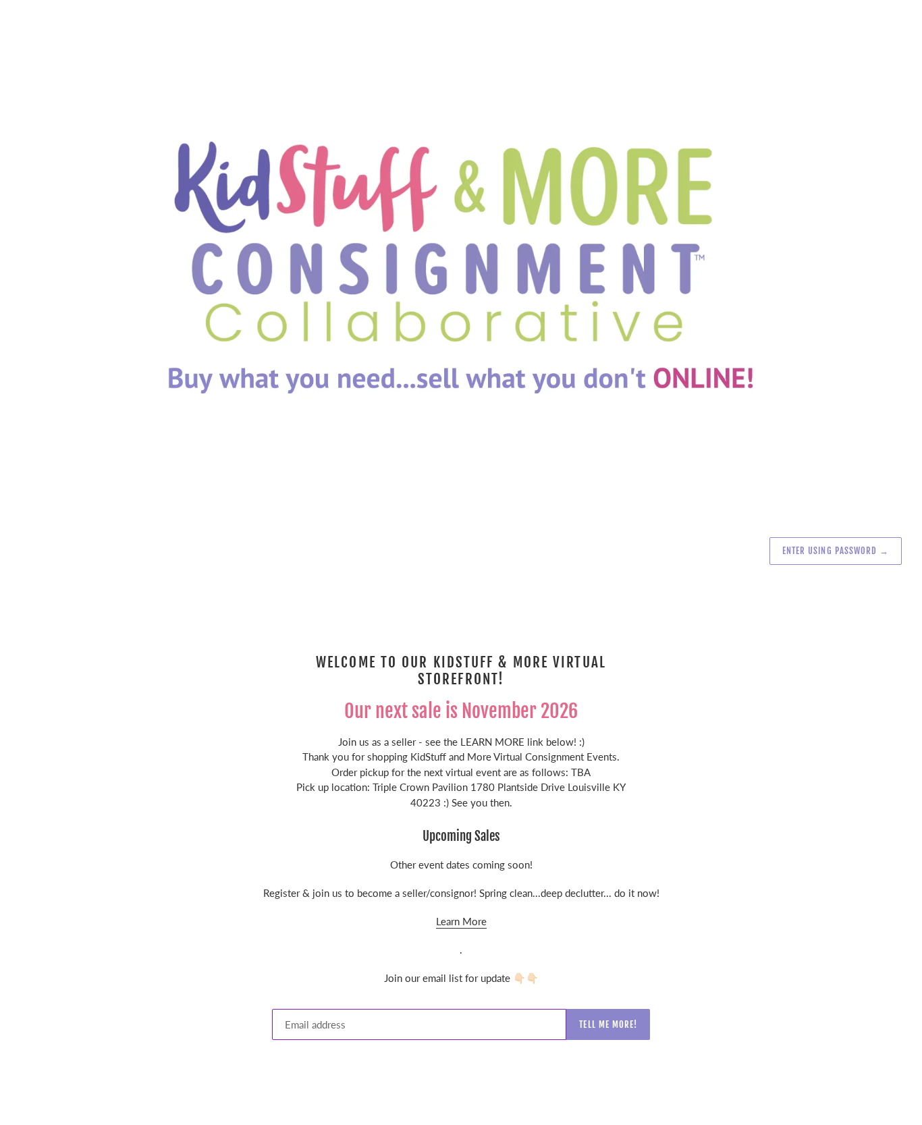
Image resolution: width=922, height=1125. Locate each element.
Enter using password (835, 550)
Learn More (461, 921)
